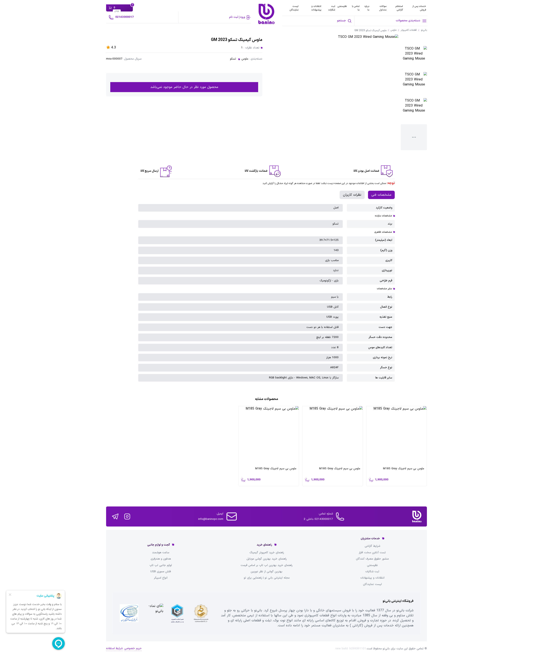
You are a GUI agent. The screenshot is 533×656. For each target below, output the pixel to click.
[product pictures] (414, 59)
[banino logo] (417, 516)
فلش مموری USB (160, 572)
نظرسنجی (342, 6)
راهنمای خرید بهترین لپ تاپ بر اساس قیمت (266, 565)
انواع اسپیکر (161, 578)
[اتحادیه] (177, 614)
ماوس (244, 59)
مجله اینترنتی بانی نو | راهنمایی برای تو (266, 578)
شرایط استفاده (114, 648)
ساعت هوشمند (160, 553)
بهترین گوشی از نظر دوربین (266, 572)
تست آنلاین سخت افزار (372, 553)
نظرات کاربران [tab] (352, 194)
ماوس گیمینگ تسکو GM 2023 (370, 30)
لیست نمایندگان (294, 8)
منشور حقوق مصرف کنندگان (372, 559)
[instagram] (127, 516)
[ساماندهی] (201, 614)
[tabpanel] (266, 293)
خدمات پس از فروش (419, 8)
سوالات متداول (382, 8)
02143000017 (124, 17)
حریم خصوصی (133, 648)
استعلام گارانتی (399, 8)
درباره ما (367, 8)
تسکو (233, 59)
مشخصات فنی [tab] (381, 194)
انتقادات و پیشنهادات (316, 8)
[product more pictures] (414, 137)
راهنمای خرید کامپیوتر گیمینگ (266, 553)
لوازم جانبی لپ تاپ (161, 565)
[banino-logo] (266, 14)
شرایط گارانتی (372, 546)
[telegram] (115, 516)
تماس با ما (355, 8)
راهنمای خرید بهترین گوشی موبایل (266, 559)
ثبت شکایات (331, 8)
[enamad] (153, 614)
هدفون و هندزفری (161, 559)
